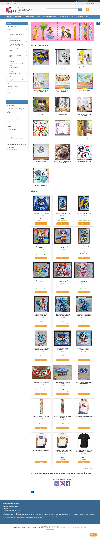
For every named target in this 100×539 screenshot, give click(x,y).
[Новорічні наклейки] (41, 128)
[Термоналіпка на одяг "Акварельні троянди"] (41, 304)
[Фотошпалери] (62, 104)
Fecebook (5, 508)
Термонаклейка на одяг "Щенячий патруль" (84, 348)
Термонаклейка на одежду (41, 213)
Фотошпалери (63, 114)
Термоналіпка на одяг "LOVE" (41, 280)
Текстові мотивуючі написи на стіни (63, 68)
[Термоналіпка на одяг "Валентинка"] (63, 270)
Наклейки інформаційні (84, 161)
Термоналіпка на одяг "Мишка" (41, 246)
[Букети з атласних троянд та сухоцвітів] (62, 152)
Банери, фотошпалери (50, 16)
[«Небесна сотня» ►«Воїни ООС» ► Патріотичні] (62, 81)
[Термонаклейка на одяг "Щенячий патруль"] (84, 338)
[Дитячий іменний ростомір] (41, 406)
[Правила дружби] (41, 152)
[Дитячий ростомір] (84, 57)
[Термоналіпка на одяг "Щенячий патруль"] (63, 338)
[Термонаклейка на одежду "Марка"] (63, 372)
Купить (41, 223)
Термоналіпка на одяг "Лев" (84, 213)
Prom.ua (57, 526)
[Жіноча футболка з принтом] (84, 406)
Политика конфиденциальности (79, 527)
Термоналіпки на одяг (41, 67)
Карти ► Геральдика (84, 90)
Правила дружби (41, 161)
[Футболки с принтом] (41, 175)
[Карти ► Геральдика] (84, 81)
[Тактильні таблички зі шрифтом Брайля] (84, 128)
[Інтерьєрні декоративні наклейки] (84, 104)
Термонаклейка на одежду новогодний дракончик (62, 314)
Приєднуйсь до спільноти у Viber (16, 79)
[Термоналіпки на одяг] (41, 57)
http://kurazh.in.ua (13, 147)
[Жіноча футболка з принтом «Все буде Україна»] (63, 440)
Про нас (10, 89)
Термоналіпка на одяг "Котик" (62, 246)
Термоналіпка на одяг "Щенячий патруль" (62, 348)
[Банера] (41, 104)
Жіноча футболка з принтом (84, 416)
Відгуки (9, 83)
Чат (95, 535)
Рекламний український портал (10, 506)
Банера (41, 114)
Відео (9, 92)
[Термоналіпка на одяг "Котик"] (63, 236)
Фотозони (63, 138)
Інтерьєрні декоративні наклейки (84, 115)
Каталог (10, 29)
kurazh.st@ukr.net (13, 149)
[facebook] (32, 492)
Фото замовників (12, 26)
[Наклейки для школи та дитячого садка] (41, 81)
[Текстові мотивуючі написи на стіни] (62, 57)
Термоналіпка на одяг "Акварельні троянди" (41, 314)
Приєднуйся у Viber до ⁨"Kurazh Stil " (12, 510)
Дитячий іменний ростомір (41, 416)
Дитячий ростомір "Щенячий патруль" (62, 417)
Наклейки (18, 16)
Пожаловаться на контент (65, 527)
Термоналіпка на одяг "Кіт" (62, 213)
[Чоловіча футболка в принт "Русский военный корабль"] (84, 440)
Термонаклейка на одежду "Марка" (62, 383)
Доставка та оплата (82, 16)
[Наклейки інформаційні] (84, 152)
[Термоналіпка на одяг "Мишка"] (41, 236)
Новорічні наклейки (41, 138)
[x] (33, 492)
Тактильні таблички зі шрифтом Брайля (84, 138)
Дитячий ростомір (84, 67)
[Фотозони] (62, 128)
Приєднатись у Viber (66, 16)
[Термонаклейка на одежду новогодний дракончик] (63, 304)
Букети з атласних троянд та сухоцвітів (62, 162)
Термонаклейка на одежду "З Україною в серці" (83, 383)
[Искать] (80, 9)
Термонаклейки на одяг (33, 16)
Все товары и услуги (88, 468)
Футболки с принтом (41, 185)
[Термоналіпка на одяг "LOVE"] (41, 270)
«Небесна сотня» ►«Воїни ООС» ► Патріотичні (62, 91)
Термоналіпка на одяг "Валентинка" (62, 280)
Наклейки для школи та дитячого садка (41, 91)
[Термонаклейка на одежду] (41, 203)
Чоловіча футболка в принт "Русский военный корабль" (84, 451)
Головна (10, 16)
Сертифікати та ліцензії (14, 96)
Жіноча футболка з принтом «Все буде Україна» (63, 451)
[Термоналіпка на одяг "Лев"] (84, 203)
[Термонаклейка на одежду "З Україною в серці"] (84, 372)
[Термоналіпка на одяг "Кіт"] (63, 203)
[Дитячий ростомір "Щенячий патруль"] (63, 406)
